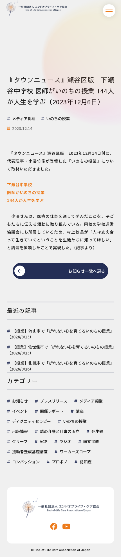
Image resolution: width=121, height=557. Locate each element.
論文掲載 (91, 441)
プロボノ (60, 461)
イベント (20, 411)
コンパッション (26, 461)
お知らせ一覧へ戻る (86, 271)
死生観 (97, 431)
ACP (43, 441)
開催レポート (52, 411)
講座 (80, 411)
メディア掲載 (91, 401)
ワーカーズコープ (75, 451)
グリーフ (20, 441)
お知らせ (20, 401)
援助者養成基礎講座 (30, 451)
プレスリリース (53, 401)
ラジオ (65, 441)
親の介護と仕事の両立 (59, 431)
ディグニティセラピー (31, 421)
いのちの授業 (75, 421)
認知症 (85, 461)
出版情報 (20, 431)
